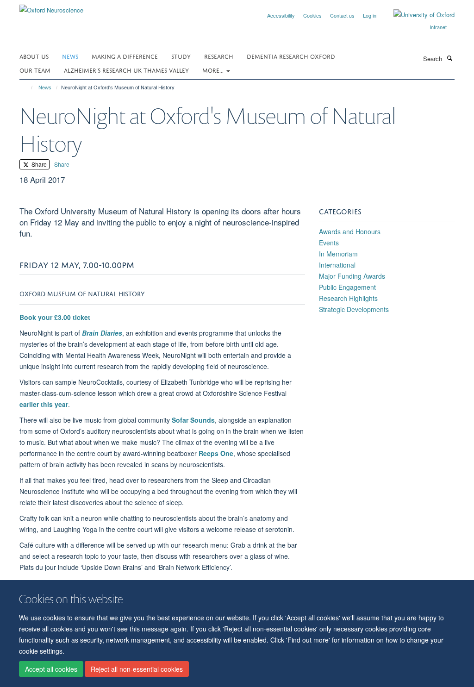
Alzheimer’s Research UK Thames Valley (126, 69)
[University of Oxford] (417, 14)
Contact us (342, 15)
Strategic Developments (354, 309)
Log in (369, 15)
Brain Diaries (102, 332)
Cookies (312, 15)
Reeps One (216, 453)
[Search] (449, 58)
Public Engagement (347, 287)
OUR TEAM (34, 69)
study (181, 55)
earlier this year (43, 404)
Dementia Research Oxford (291, 55)
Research (218, 55)
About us (34, 55)
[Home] (27, 87)
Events (329, 242)
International (337, 264)
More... (213, 69)
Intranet (438, 27)
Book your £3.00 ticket (54, 317)
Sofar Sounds (193, 420)
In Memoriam (338, 253)
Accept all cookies (51, 669)
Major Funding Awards (352, 276)
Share (38, 164)
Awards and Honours (349, 231)
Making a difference (125, 55)
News (70, 55)
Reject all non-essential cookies (137, 669)
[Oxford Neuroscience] (51, 6)
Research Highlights (348, 298)
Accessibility (281, 15)
